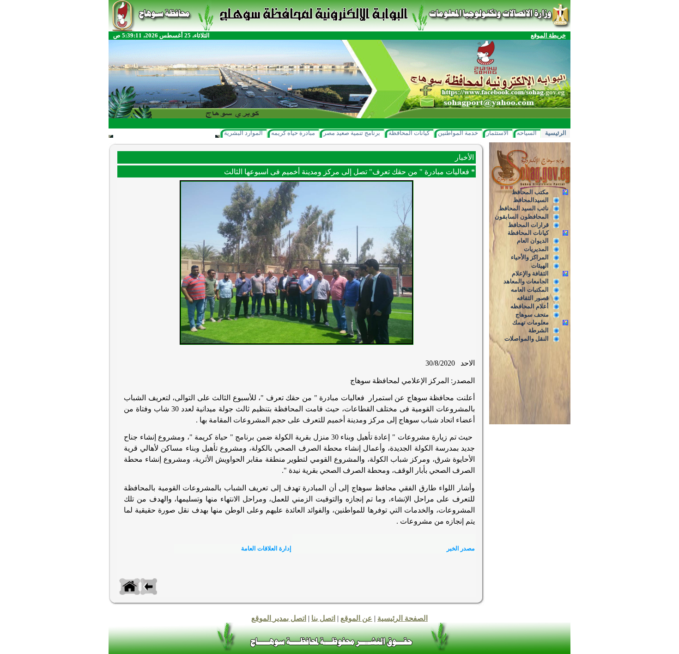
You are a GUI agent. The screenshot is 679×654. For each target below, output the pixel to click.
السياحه (527, 132)
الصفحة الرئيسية (402, 618)
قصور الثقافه (533, 297)
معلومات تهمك (530, 322)
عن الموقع (356, 618)
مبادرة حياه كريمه (293, 132)
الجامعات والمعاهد (526, 281)
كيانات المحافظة (409, 132)
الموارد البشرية (243, 132)
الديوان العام (533, 240)
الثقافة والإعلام (530, 273)
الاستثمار (497, 132)
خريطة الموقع (548, 35)
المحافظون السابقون (522, 216)
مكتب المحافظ (530, 192)
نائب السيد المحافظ (524, 208)
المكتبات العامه (530, 289)
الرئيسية (555, 132)
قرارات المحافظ (528, 224)
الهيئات (540, 265)
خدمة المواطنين (458, 132)
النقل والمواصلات (526, 338)
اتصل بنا (323, 618)
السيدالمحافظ (531, 199)
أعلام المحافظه (529, 306)
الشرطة (538, 330)
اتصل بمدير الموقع (278, 618)
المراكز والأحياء (530, 257)
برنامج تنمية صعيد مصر (351, 132)
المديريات (536, 248)
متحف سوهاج (532, 314)
